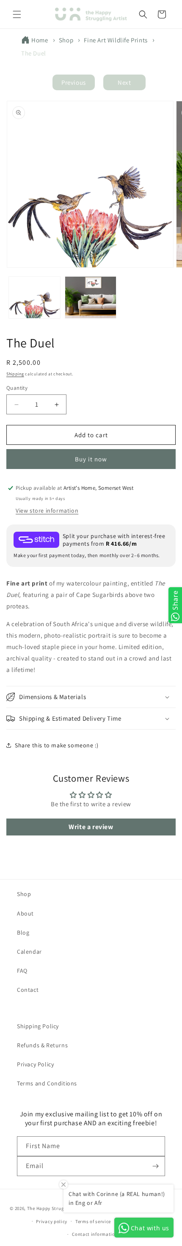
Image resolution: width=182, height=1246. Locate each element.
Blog (23, 932)
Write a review (91, 826)
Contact (28, 989)
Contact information (95, 1234)
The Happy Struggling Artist (58, 1208)
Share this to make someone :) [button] (56, 745)
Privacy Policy (35, 1064)
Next (124, 82)
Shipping (15, 374)
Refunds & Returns (42, 1045)
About (25, 913)
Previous (73, 82)
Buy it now (91, 459)
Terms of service (93, 1221)
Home (39, 40)
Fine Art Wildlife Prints (115, 40)
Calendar (29, 951)
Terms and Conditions (47, 1083)
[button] (17, 14)
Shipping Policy (38, 1026)
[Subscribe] (155, 1166)
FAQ (22, 970)
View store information (47, 510)
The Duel (33, 53)
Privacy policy (51, 1221)
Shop (66, 40)
